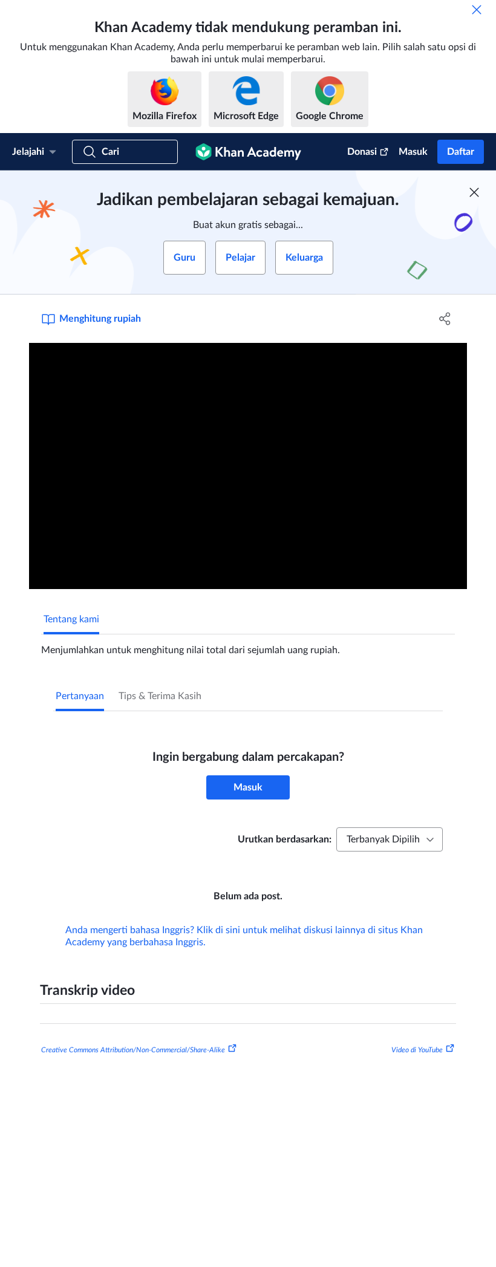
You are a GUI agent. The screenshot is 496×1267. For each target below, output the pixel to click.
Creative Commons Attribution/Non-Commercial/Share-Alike (133, 1050)
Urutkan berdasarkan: (284, 839)
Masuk (413, 152)
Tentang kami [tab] (71, 619)
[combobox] (389, 839)
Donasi (362, 152)
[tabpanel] (248, 645)
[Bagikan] (445, 319)
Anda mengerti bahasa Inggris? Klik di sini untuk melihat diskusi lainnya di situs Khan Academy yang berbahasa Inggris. (244, 936)
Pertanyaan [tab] (80, 696)
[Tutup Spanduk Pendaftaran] (474, 192)
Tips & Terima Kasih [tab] (160, 696)
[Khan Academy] (248, 152)
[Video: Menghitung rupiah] (248, 466)
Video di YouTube (417, 1050)
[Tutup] (476, 9)
